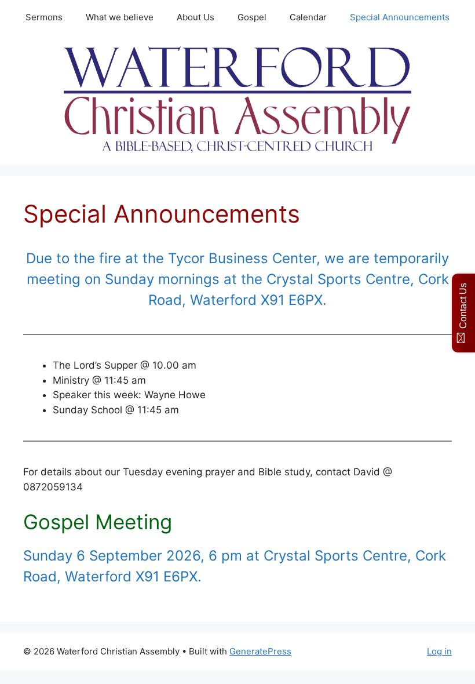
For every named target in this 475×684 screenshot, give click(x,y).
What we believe (120, 17)
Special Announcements (400, 17)
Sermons (44, 17)
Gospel (251, 17)
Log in (439, 651)
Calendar (308, 17)
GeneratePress (260, 651)
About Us (195, 17)
